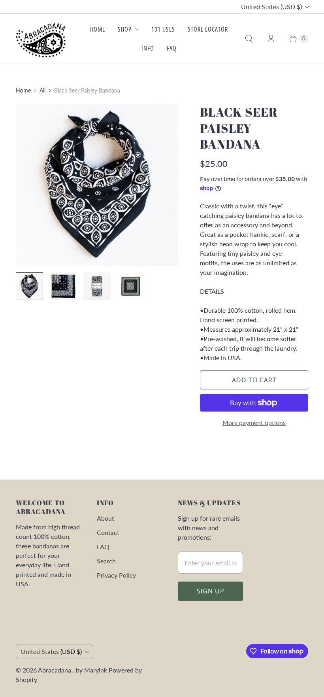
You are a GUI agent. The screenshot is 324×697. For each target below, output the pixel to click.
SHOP (125, 29)
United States (271, 6)
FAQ (172, 48)
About (105, 518)
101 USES (163, 29)
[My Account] (271, 38)
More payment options (254, 422)
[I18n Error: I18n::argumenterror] (29, 286)
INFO (147, 48)
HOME (97, 29)
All (42, 90)
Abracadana (55, 670)
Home (23, 90)
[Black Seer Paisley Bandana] (97, 185)
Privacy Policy (116, 575)
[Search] (249, 38)
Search (106, 561)
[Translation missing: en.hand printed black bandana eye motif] (130, 286)
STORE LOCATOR (208, 29)
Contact (108, 532)
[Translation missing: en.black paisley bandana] (63, 286)
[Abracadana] (42, 38)
